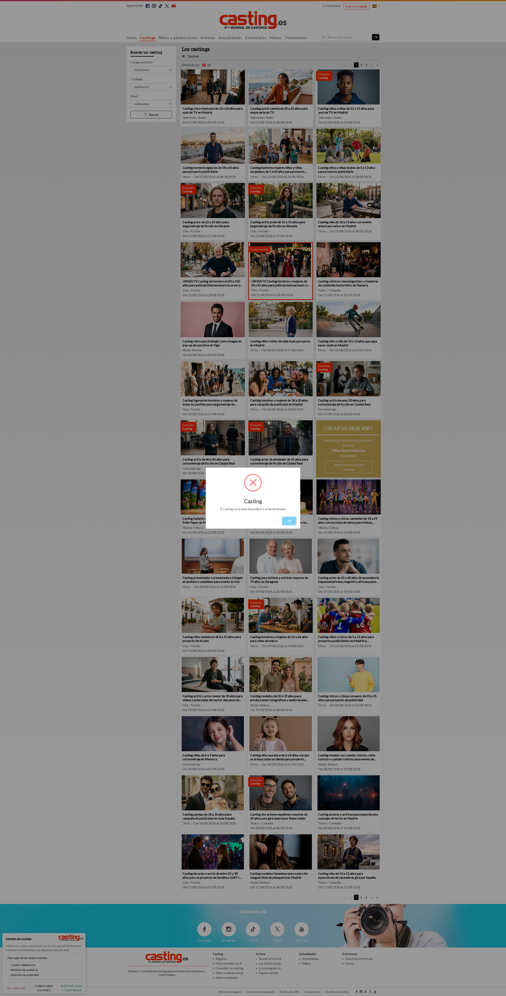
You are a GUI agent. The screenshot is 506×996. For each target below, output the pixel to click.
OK (289, 521)
